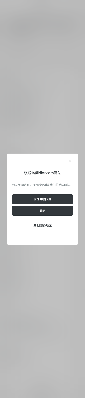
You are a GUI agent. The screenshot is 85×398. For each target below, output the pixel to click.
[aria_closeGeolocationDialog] (70, 161)
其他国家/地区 (42, 225)
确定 (42, 210)
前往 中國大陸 (43, 199)
